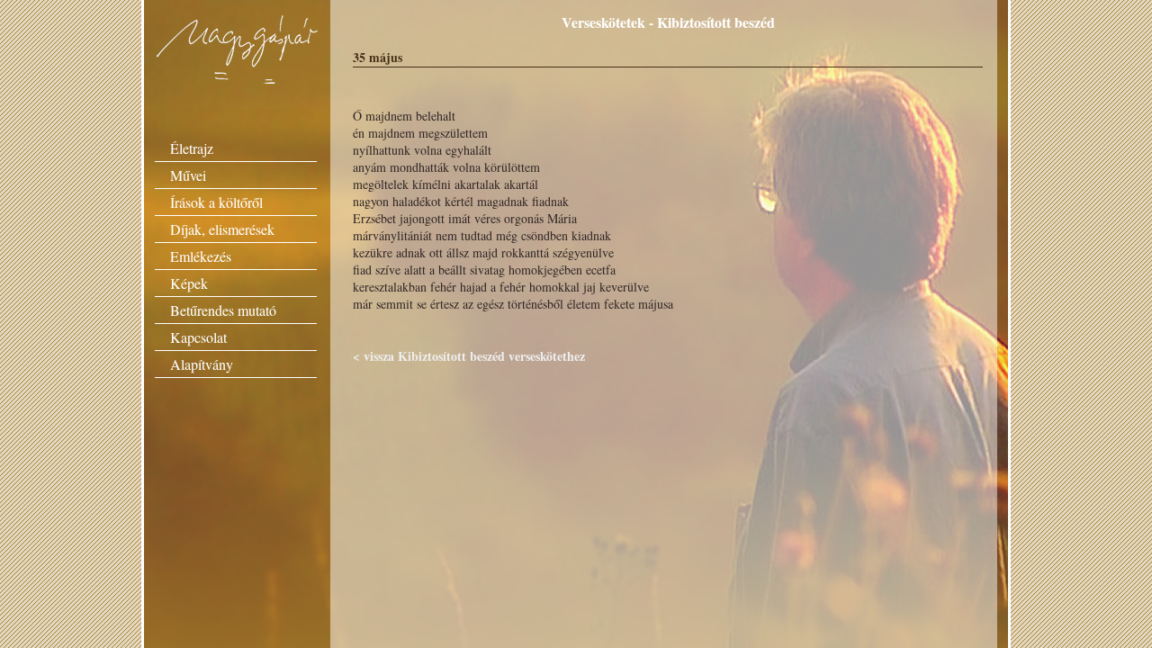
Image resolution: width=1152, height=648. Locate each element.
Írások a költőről (216, 202)
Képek (189, 283)
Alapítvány (201, 364)
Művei (188, 175)
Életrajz (191, 148)
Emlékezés (200, 256)
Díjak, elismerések (222, 229)
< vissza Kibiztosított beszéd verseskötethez (469, 355)
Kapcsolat (198, 337)
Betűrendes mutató (223, 310)
